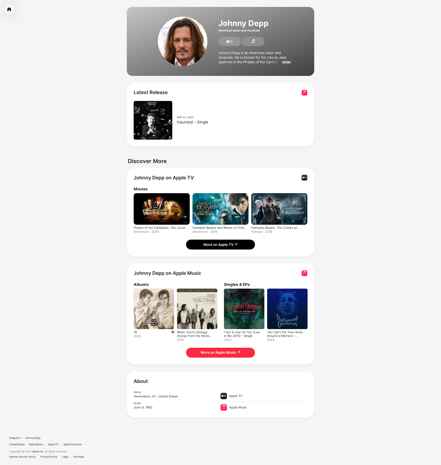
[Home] (9, 9)
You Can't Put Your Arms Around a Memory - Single (286, 292)
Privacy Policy (48, 457)
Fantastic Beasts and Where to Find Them (218, 228)
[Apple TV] (229, 41)
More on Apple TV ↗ (221, 244)
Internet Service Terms (22, 457)
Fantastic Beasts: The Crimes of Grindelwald (274, 228)
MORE (286, 62)
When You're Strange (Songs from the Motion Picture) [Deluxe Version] (195, 294)
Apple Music (36, 444)
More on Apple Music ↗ (220, 352)
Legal (65, 457)
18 (135, 290)
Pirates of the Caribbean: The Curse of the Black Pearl (161, 228)
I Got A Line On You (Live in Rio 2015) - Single (243, 292)
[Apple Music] (253, 41)
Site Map (78, 457)
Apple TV (53, 444)
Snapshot (15, 437)
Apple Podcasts (72, 444)
